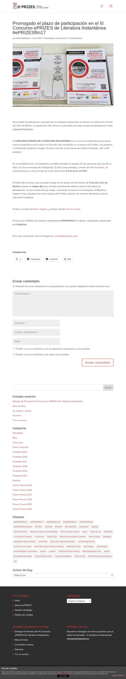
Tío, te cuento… (20, 420)
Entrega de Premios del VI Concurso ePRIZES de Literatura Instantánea (48, 401)
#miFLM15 (83, 527)
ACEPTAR (63, 676)
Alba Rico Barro (20, 532)
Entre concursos (20, 447)
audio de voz (95, 532)
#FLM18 (48, 527)
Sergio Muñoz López (43, 556)
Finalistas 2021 (20, 475)
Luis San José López (22, 546)
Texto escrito (80, 556)
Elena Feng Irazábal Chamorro (73, 537)
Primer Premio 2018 (22, 499)
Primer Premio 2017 (22, 494)
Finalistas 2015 (20, 452)
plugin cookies (118, 675)
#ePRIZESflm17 (37, 522)
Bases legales (40, 209)
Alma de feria (19, 406)
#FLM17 (38, 527)
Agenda (94, 527)
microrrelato (89, 546)
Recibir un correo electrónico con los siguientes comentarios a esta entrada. (53, 349)
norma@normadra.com (66, 236)
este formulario (73, 209)
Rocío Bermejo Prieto (23, 556)
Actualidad (49, 38)
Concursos (61, 38)
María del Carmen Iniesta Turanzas (49, 546)
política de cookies (65, 674)
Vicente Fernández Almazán (100, 556)
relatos (107, 551)
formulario (99, 167)
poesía (43, 551)
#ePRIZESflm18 (53, 522)
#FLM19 (58, 527)
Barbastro (108, 532)
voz (15, 561)
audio (84, 532)
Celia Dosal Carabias (23, 537)
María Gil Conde (74, 546)
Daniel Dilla (52, 537)
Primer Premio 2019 (22, 504)
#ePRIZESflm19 (70, 522)
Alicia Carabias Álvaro (70, 532)
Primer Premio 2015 (22, 485)
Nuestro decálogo (23, 610)
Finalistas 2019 (20, 471)
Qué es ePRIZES (23, 605)
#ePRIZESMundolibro (23, 527)
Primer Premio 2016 (22, 490)
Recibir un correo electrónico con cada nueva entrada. (42, 354)
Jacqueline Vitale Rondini (24, 542)
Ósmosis (17, 415)
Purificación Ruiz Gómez (69, 551)
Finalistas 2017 (20, 461)
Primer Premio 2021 (22, 509)
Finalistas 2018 (20, 466)
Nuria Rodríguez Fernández (25, 551)
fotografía (107, 537)
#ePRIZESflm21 (86, 522)
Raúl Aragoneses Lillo (92, 551)
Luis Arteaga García (86, 542)
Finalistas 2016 (20, 456)
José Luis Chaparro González (62, 542)
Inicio (17, 600)
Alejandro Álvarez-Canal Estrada (44, 532)
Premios (17, 480)
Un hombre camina (22, 411)
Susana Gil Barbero (63, 556)
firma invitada (94, 537)
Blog (15, 437)
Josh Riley (42, 542)
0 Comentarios (75, 38)
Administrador (23, 38)
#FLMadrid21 (70, 527)
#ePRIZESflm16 (20, 522)
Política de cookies (24, 615)
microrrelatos (102, 546)
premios (52, 551)
